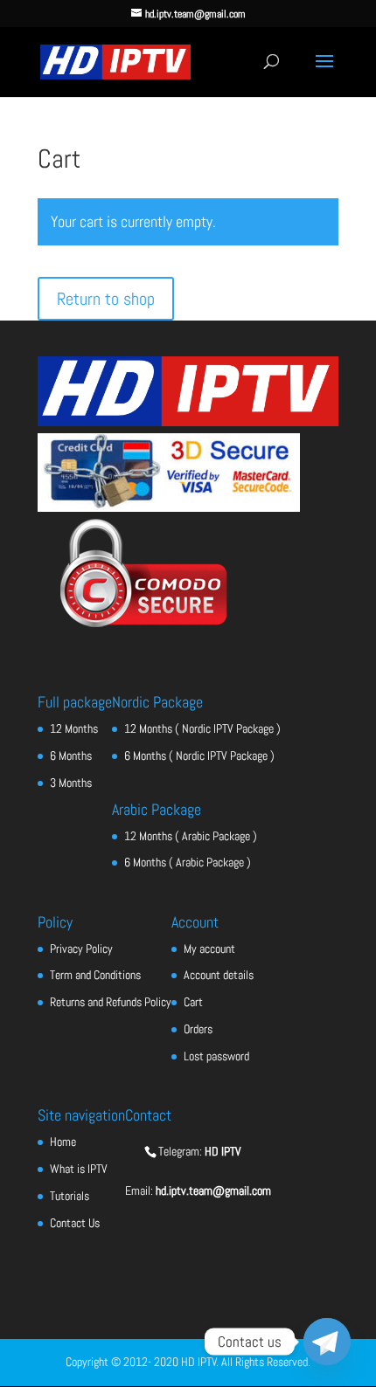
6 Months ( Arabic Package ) (187, 862)
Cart (193, 1002)
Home (63, 1141)
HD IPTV (223, 1151)
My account (209, 948)
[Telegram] (327, 1341)
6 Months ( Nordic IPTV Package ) (199, 755)
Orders (198, 1029)
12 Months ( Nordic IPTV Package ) (202, 728)
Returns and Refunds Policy (110, 1002)
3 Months (71, 782)
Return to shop (106, 298)
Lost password (216, 1056)
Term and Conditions (95, 975)
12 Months (74, 728)
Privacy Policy (81, 948)
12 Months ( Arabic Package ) (190, 836)
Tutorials (69, 1196)
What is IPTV (79, 1169)
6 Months (71, 755)
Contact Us (75, 1223)
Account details (219, 975)
